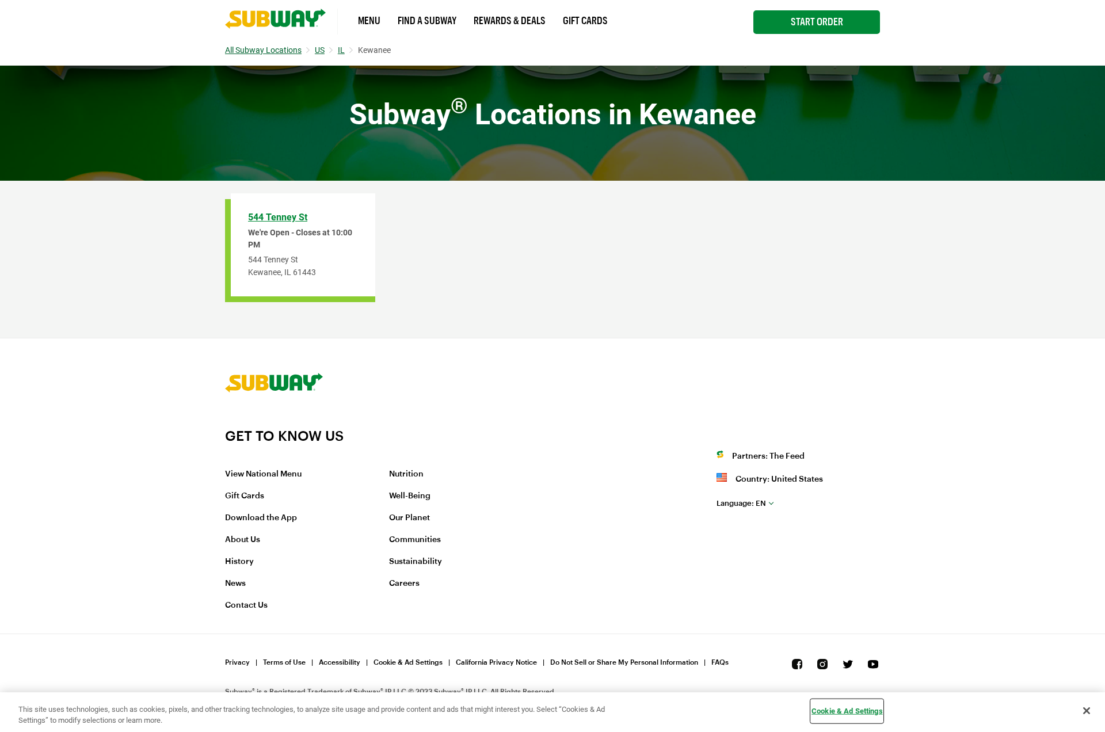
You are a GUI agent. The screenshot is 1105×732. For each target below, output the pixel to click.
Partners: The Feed (768, 456)
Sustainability (415, 562)
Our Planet (409, 518)
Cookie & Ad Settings (408, 662)
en (741, 503)
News (235, 584)
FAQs (720, 662)
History (239, 562)
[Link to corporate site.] (274, 420)
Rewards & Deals (510, 21)
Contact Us (246, 605)
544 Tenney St (277, 217)
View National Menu (263, 474)
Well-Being (409, 496)
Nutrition (406, 474)
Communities (415, 540)
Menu (369, 21)
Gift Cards (585, 21)
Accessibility (339, 662)
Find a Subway (427, 21)
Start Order (817, 22)
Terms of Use (284, 662)
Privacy (237, 662)
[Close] (1086, 710)
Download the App (261, 518)
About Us (242, 540)
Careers (404, 584)
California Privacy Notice (496, 662)
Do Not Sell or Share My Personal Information (624, 662)
